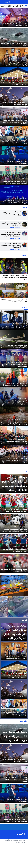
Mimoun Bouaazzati (15, 218)
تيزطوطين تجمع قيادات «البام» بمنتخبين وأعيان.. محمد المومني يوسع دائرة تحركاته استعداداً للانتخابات (11, 234)
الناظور (9, 6)
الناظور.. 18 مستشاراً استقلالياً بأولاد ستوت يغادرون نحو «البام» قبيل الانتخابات (11, 213)
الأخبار (21, 6)
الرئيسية (7, 2)
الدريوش (15, 6)
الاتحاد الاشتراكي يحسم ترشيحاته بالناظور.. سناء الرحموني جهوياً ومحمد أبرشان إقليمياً (11, 245)
